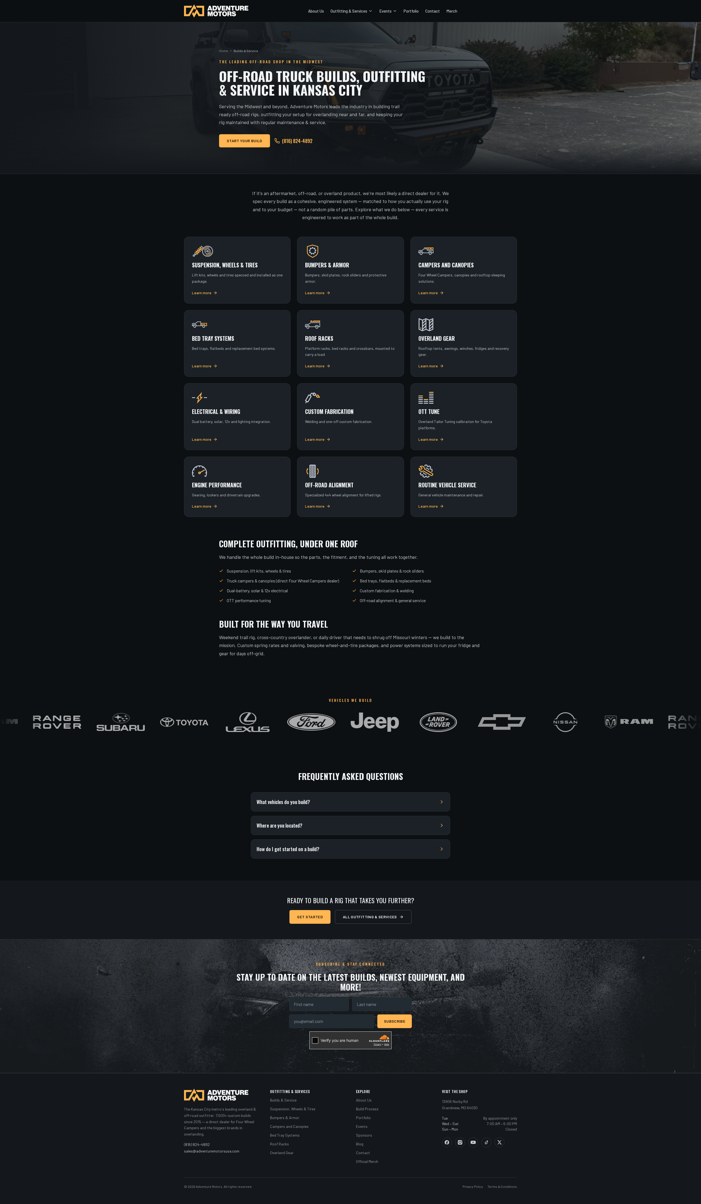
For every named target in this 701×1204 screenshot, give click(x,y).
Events (385, 10)
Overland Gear (282, 1152)
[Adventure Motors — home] (216, 11)
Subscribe (394, 1021)
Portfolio (411, 10)
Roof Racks (279, 1144)
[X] (499, 1142)
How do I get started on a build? (288, 849)
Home (223, 51)
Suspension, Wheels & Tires (292, 1108)
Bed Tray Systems (285, 1135)
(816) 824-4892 (297, 140)
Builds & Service (283, 1100)
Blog (359, 1144)
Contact (432, 10)
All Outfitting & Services (370, 916)
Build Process (367, 1108)
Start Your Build (244, 140)
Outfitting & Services (349, 10)
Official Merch (367, 1161)
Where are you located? (279, 825)
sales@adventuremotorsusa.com (211, 1151)
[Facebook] (447, 1142)
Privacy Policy (472, 1186)
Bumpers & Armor (284, 1117)
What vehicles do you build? (283, 801)
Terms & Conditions (502, 1186)
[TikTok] (486, 1142)
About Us (316, 10)
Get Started (310, 916)
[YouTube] (473, 1142)
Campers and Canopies (289, 1126)
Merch (451, 10)
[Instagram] (460, 1142)
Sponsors (364, 1135)
